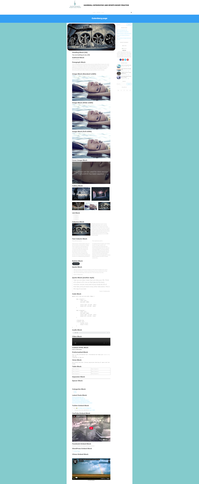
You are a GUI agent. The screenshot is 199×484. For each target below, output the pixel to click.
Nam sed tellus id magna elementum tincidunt (82, 402)
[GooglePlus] (123, 60)
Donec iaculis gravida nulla (77, 397)
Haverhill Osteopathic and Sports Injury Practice (106, 5)
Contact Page (76, 451)
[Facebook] (121, 60)
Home (94, 12)
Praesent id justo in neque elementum (80, 400)
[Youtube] (128, 60)
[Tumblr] (130, 90)
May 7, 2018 (92, 410)
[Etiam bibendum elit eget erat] (119, 69)
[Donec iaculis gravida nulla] (119, 66)
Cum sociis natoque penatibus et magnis (81, 401)
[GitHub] (127, 90)
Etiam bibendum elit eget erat (78, 398)
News (75, 392)
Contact (99, 12)
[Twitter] (125, 60)
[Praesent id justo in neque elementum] (119, 73)
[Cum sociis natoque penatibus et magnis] (119, 77)
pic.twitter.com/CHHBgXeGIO (84, 408)
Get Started (75, 263)
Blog (103, 12)
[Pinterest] (124, 90)
